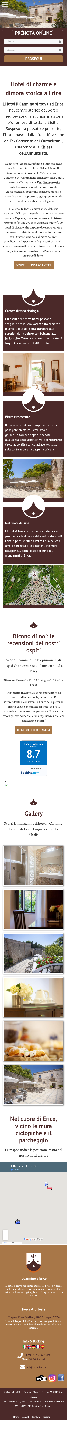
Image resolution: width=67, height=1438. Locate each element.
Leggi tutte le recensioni (33, 730)
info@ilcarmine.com (37, 1367)
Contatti (26, 1417)
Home (16, 1417)
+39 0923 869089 (38, 1355)
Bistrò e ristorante (17, 417)
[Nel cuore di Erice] (33, 584)
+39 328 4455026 (37, 1359)
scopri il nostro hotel (34, 265)
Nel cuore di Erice (17, 523)
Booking (36, 1417)
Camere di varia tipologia (22, 311)
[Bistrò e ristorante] (33, 477)
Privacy (46, 1417)
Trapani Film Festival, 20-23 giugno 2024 (33, 1317)
